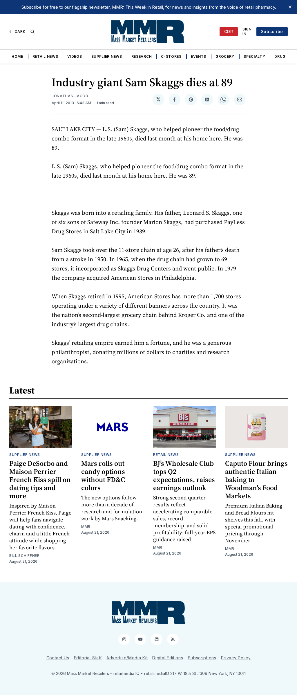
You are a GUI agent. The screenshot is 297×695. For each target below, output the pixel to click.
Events (198, 56)
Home (17, 56)
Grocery (224, 56)
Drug (279, 56)
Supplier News (106, 56)
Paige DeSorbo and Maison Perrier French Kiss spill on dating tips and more (40, 479)
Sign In (247, 31)
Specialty (254, 56)
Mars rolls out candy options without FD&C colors (103, 475)
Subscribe (272, 31)
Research (141, 56)
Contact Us (57, 657)
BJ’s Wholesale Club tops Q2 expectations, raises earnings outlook (184, 475)
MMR (85, 526)
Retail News (45, 56)
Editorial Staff (88, 657)
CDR (228, 31)
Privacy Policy (236, 657)
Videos (74, 56)
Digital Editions (167, 657)
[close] (290, 7)
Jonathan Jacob (70, 96)
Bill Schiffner (24, 555)
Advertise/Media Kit (127, 657)
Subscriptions (202, 657)
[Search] (32, 31)
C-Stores (171, 56)
